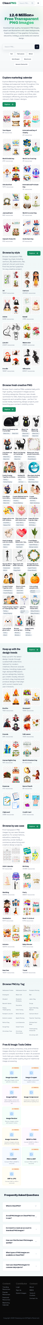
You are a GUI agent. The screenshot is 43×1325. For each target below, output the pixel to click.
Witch (31, 54)
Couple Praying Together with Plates (8, 588)
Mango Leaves (33, 547)
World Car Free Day (29, 158)
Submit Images (21, 1293)
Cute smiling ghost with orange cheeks (7, 630)
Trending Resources (6, 1288)
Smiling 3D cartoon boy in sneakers (22, 477)
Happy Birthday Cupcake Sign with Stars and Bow (33, 521)
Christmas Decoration (19, 1032)
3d (3, 291)
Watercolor (27, 343)
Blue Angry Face (33, 482)
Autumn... (28, 635)
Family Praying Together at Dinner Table (9, 477)
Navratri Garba (7, 1003)
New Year (6, 970)
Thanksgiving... (7, 590)
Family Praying (7, 482)
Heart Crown (19, 525)
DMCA (32, 1290)
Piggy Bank (17, 570)
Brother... (33, 500)
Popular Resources (6, 1293)
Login (18, 1287)
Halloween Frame (8, 990)
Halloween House (21, 990)
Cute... (5, 632)
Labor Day (32, 999)
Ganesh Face (23, 611)
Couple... (16, 500)
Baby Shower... (35, 611)
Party (25, 892)
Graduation (7, 918)
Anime (5, 317)
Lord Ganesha (20, 1022)
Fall (11, 54)
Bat (30, 995)
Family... (5, 479)
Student (5, 999)
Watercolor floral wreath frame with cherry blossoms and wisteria (33, 455)
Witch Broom (20, 1014)
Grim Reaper (16, 59)
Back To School (28, 918)
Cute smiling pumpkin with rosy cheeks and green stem (34, 589)
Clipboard (6, 812)
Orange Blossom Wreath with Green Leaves (33, 565)
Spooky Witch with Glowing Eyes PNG (7, 565)
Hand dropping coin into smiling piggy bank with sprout (8, 543)
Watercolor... (31, 456)
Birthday (26, 866)
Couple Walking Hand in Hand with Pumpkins (20, 497)
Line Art (5, 343)
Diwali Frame (20, 1027)
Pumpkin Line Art (8, 1014)
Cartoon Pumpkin (32, 591)
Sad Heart (19, 547)
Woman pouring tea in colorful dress (18, 630)
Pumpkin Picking (34, 990)
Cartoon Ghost (33, 1014)
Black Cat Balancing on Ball (36, 431)
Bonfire (5, 708)
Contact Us (34, 1298)
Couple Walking (18, 503)
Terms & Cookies (32, 1294)
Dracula (5, 734)
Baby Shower (27, 944)
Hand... (5, 547)
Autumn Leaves (7, 1018)
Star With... (6, 522)
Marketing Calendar (6, 1304)
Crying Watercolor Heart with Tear (21, 542)
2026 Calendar (8, 866)
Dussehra (19, 1005)
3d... (20, 479)
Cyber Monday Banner (33, 1009)
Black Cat (15, 433)
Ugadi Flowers (32, 568)
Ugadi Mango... (33, 544)
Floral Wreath (32, 459)
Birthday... (32, 522)
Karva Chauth (27, 786)
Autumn (5, 944)
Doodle (5, 368)
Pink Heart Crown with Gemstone (21, 519)
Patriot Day (6, 1022)
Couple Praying (7, 593)
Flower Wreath (32, 570)
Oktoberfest (7, 184)
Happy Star (6, 525)
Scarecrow (6, 568)
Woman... (17, 632)
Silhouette (26, 368)
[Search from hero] (37, 46)
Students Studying (19, 1000)
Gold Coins (20, 593)
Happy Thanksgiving (7, 1009)
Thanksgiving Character (33, 1029)
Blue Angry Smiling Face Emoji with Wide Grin (34, 477)
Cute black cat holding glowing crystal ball (7, 455)
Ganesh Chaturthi (21, 64)
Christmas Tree (7, 1031)
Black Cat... (6, 433)
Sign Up (18, 1290)
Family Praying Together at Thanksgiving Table (11, 607)
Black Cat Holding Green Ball (25, 431)
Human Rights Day (9, 760)
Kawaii (25, 317)
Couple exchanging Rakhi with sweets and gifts (34, 499)
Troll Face (31, 479)
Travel (25, 970)
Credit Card (27, 812)
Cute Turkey (19, 1010)
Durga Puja (6, 1027)
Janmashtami (8, 213)
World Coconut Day (30, 213)
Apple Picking (20, 1018)
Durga (31, 1003)
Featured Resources (6, 1299)
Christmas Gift (33, 1035)
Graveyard (26, 708)
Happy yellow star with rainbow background (8, 520)
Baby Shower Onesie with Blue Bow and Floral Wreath (34, 609)
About (32, 1287)
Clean (9, 3)
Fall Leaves (20, 54)
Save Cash (6, 544)
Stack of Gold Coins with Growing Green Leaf (21, 589)
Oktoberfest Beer (33, 1023)
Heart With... (20, 522)
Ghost (5, 635)
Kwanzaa (6, 786)
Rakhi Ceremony (34, 503)
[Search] (32, 3)
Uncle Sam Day (28, 239)
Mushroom (27, 59)
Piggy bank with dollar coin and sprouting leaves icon (18, 566)
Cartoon (26, 291)
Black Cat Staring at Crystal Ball (19, 453)
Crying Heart (20, 544)
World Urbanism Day (30, 760)
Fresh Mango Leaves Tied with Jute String (34, 542)
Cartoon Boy (21, 482)
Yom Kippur (7, 130)
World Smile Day (8, 158)
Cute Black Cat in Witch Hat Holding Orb (7, 499)
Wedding (6, 892)
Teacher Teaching (34, 1018)
